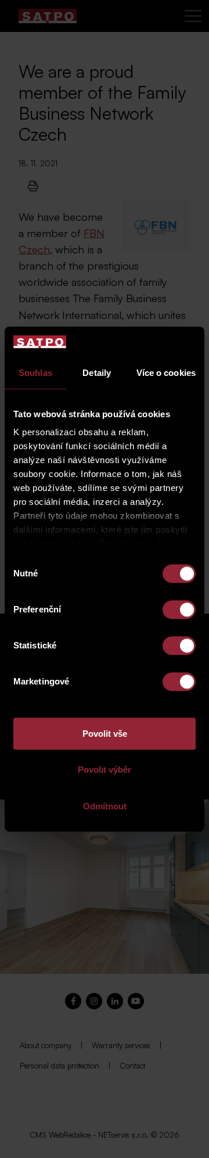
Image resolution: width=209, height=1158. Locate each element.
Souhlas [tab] (35, 373)
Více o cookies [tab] (166, 373)
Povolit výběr (104, 770)
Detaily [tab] (96, 373)
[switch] (179, 609)
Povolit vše (104, 733)
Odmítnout (105, 806)
